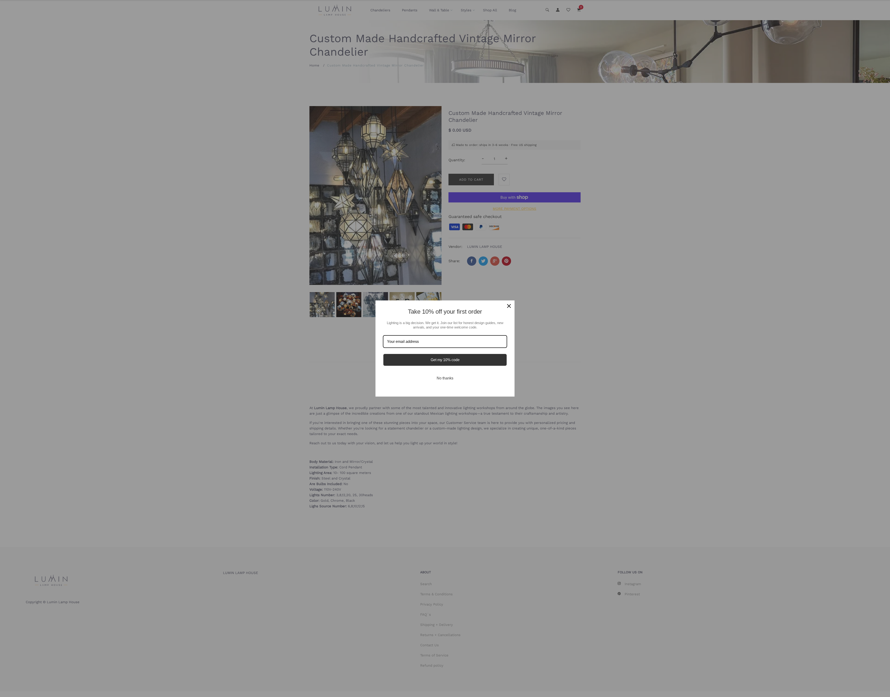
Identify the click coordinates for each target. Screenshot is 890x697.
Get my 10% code (445, 360)
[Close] (509, 306)
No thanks (445, 378)
